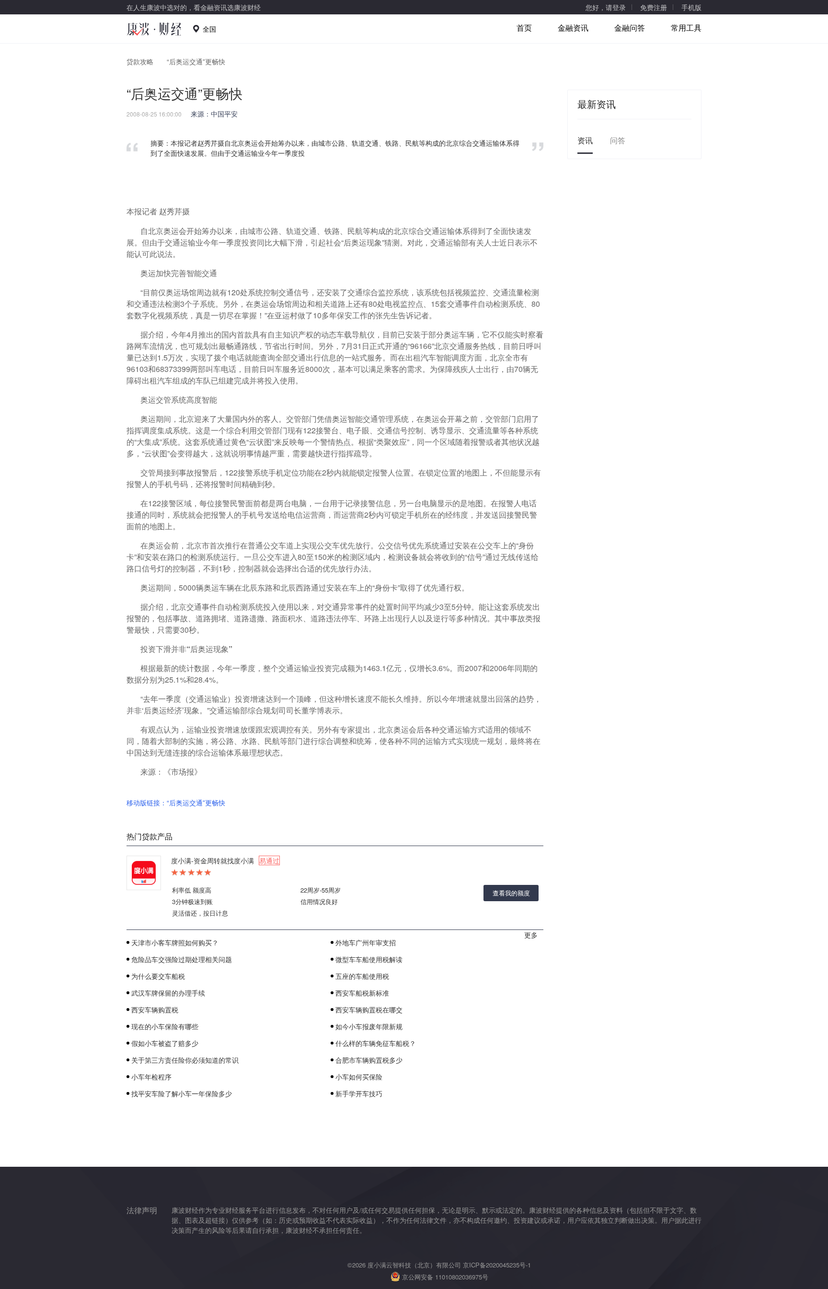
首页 (524, 27)
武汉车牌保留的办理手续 (168, 993)
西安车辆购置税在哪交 (368, 1009)
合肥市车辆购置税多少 (368, 1060)
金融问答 (629, 27)
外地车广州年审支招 (365, 942)
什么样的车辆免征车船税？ (375, 1043)
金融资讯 (573, 27)
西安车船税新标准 (362, 993)
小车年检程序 (151, 1076)
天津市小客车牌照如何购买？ (174, 942)
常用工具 (686, 27)
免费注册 (653, 7)
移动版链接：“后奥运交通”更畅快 (175, 802)
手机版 (691, 7)
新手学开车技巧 (358, 1093)
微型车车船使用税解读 (368, 959)
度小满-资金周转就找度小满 (225, 860)
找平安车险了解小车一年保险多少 (181, 1093)
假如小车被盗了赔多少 (164, 1043)
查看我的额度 (511, 892)
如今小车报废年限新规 (368, 1026)
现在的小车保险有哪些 (164, 1026)
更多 (531, 935)
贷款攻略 (139, 61)
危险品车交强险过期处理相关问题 (181, 959)
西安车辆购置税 (154, 1009)
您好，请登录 (606, 7)
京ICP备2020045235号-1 (497, 1264)
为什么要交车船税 (158, 976)
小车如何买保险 (358, 1076)
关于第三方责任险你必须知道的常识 (185, 1060)
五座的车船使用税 (362, 976)
